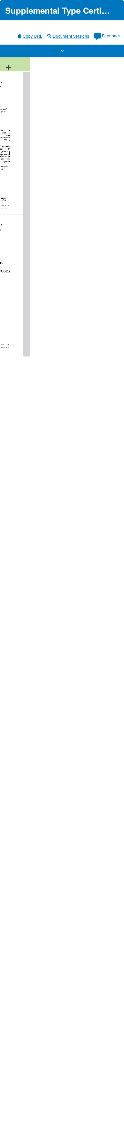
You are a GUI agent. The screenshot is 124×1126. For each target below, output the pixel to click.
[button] (62, 51)
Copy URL (32, 36)
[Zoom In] (8, 67)
